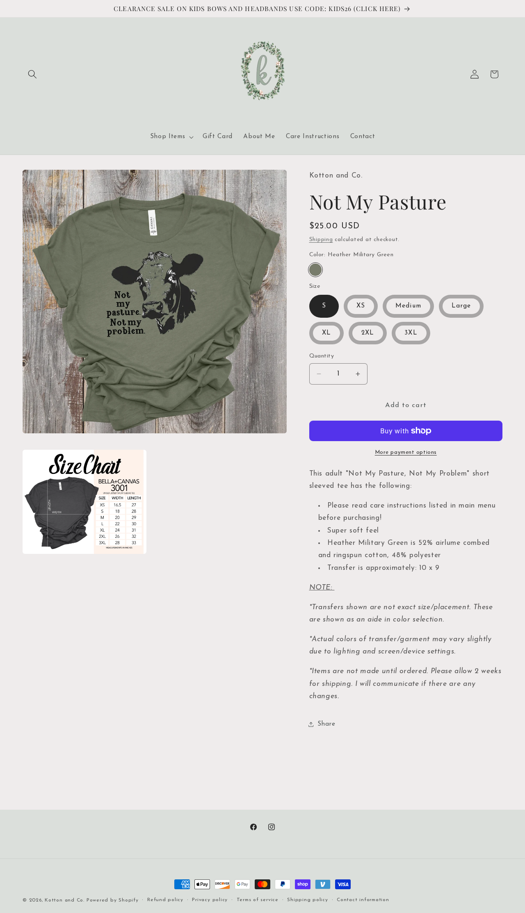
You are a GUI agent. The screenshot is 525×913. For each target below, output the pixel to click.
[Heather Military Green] (315, 270)
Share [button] (326, 724)
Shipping (321, 239)
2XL (367, 333)
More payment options (406, 452)
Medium (408, 306)
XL (326, 333)
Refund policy (165, 899)
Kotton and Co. (64, 900)
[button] (32, 74)
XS (360, 306)
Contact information (363, 899)
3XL (410, 333)
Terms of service (257, 899)
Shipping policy (307, 899)
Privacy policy (210, 899)
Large (461, 306)
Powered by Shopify (113, 900)
